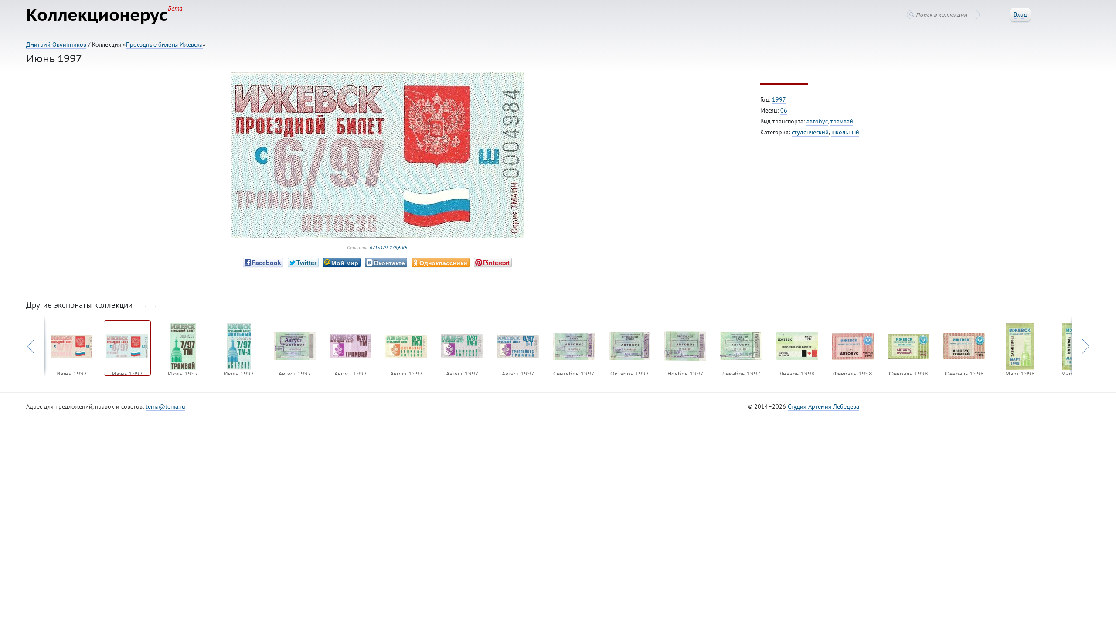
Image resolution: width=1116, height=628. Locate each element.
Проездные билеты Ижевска (164, 44)
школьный (845, 132)
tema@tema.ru (165, 406)
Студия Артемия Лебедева (823, 406)
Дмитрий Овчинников (56, 44)
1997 (779, 99)
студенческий (810, 132)
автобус (817, 121)
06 (783, 110)
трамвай (841, 121)
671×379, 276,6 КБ (388, 248)
